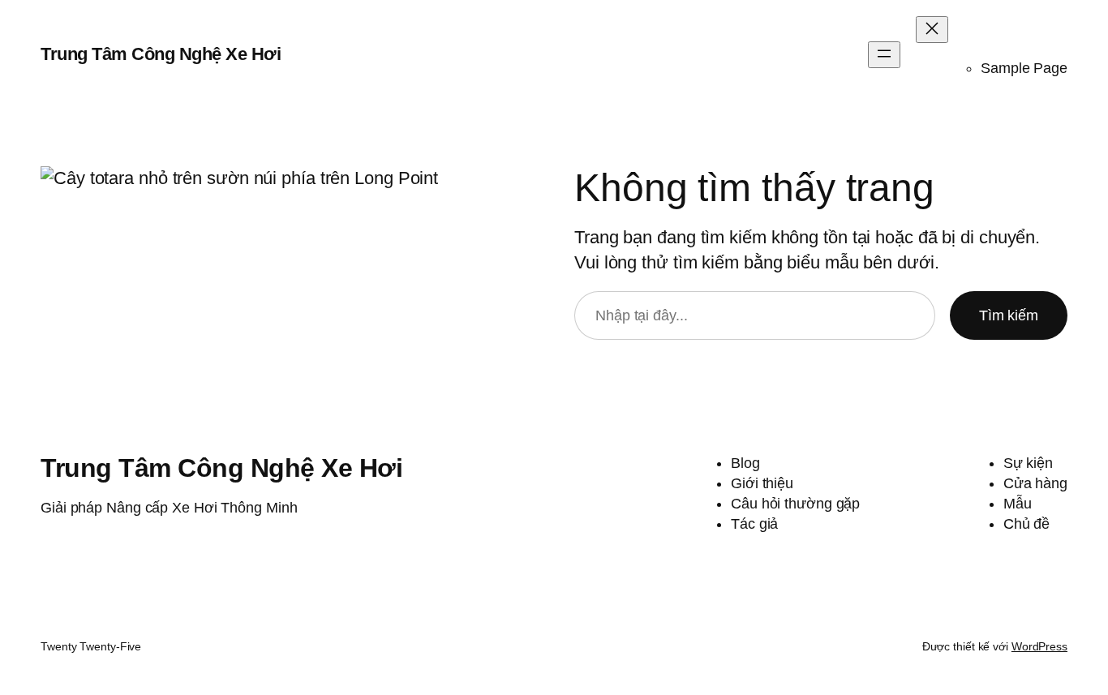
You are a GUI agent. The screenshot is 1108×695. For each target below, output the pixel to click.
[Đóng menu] (932, 29)
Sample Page (1024, 68)
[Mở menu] (884, 54)
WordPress (1039, 646)
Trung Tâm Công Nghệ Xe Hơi (161, 54)
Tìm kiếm (1008, 315)
